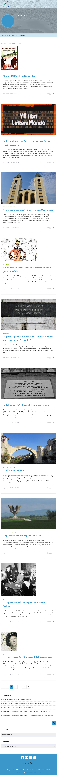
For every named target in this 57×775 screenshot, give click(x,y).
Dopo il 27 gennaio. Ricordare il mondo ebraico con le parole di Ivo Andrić (28, 338)
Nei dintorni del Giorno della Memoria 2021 (26, 405)
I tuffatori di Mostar (13, 470)
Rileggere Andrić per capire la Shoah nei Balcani (24, 604)
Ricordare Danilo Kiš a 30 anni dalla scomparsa (27, 657)
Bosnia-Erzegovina (9, 206)
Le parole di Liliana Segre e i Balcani (22, 535)
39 (24, 687)
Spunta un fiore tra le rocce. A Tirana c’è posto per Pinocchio (27, 269)
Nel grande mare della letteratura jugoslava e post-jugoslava (26, 143)
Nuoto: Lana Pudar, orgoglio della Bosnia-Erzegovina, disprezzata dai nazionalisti (27, 703)
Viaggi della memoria (10, 532)
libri (4, 138)
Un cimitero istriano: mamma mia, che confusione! (18, 699)
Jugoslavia (7, 73)
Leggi (49, 93)
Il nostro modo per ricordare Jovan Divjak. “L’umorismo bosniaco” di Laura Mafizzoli (28, 715)
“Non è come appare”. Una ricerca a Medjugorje (28, 210)
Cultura (6, 264)
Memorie (14, 73)
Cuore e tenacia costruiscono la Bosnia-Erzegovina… (18, 707)
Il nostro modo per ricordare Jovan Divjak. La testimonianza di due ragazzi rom (26, 711)
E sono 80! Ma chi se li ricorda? (19, 76)
